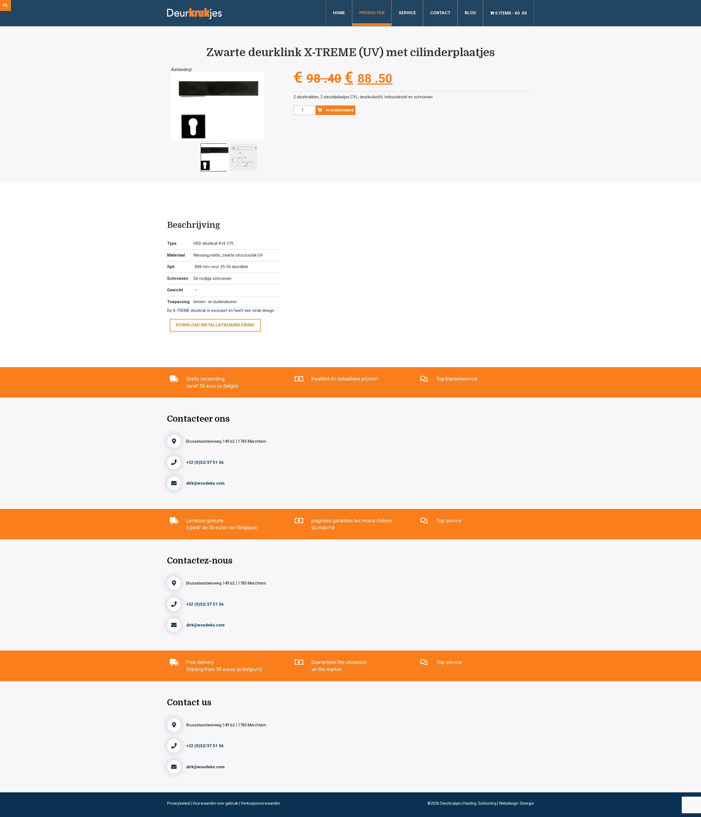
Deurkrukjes (451, 803)
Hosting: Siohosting (480, 803)
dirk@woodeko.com (205, 483)
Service (407, 12)
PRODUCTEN (371, 12)
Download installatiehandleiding (215, 325)
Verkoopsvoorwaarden (260, 803)
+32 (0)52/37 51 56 (205, 462)
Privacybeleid (179, 803)
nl (5, 5)
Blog (470, 12)
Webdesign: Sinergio (516, 803)
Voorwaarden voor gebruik (216, 803)
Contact (440, 12)
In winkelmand (339, 110)
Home (339, 12)
